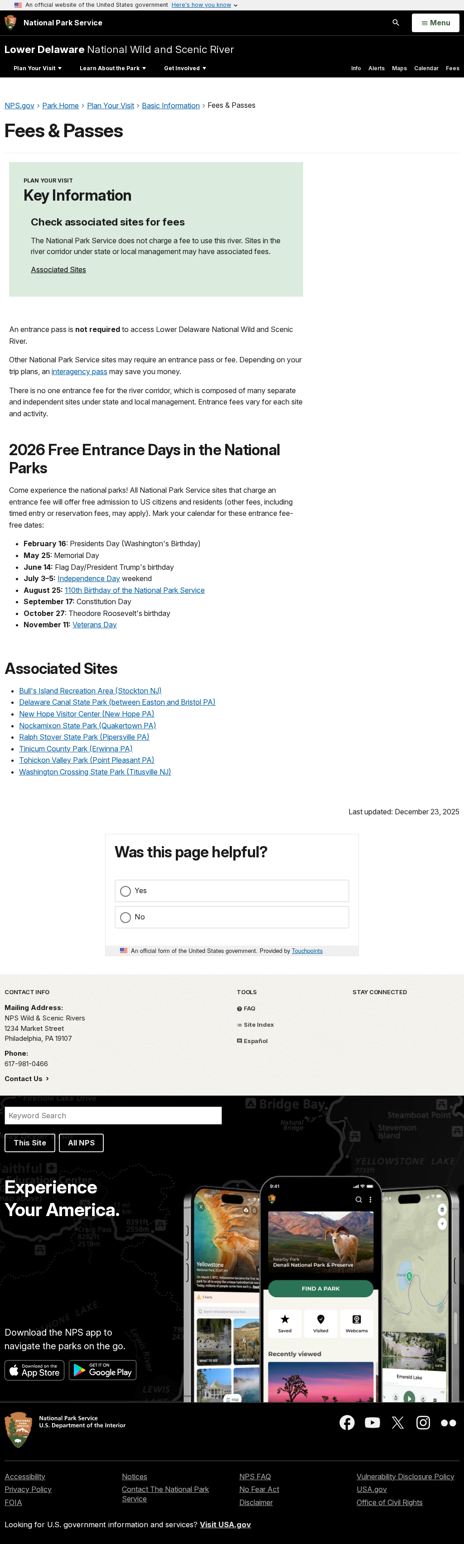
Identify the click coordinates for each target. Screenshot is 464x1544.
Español (255, 1040)
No (140, 916)
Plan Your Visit (34, 68)
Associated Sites (58, 269)
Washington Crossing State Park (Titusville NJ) (95, 771)
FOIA (13, 1502)
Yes (141, 890)
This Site (30, 1142)
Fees (452, 68)
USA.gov (372, 1489)
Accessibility (25, 1476)
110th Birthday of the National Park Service (135, 590)
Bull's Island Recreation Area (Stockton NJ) (90, 690)
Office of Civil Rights (390, 1502)
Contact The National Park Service (165, 1494)
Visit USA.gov (225, 1524)
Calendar (426, 68)
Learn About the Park (110, 68)
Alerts (376, 68)
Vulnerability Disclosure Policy (405, 1476)
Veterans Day (94, 624)
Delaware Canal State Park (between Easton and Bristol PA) (117, 702)
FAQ (249, 1008)
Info (356, 68)
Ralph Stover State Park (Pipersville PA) (84, 736)
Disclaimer (256, 1502)
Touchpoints (307, 950)
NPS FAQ (255, 1476)
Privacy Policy (28, 1489)
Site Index (258, 1024)
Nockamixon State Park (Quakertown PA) (87, 725)
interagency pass (79, 371)
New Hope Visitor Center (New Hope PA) (87, 713)
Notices (134, 1476)
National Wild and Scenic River (119, 49)
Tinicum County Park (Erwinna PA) (76, 748)
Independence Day (89, 578)
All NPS (81, 1142)
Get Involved (182, 68)
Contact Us (24, 1078)
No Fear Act (259, 1489)
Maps (399, 68)
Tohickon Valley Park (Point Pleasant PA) (87, 760)
